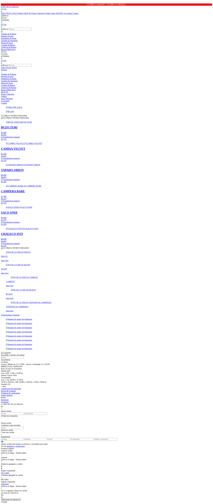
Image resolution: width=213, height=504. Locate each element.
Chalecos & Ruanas (8, 47)
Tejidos (48, 13)
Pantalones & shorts (8, 38)
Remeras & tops (7, 36)
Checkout (5, 484)
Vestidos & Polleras (8, 34)
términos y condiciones (16, 446)
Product (20, 13)
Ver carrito (5, 473)
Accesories (67, 13)
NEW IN (27, 13)
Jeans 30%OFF (57, 13)
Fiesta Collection (38, 13)
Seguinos (16, 315)
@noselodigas (6, 315)
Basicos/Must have (8, 49)
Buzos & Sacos (7, 43)
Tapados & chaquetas (9, 41)
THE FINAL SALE (9, 13)
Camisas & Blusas (8, 45)
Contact (75, 13)
